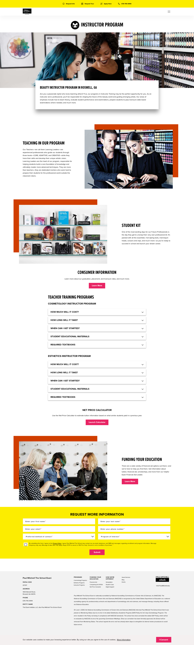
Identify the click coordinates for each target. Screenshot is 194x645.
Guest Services (126, 577)
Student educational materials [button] (70, 336)
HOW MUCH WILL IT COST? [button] (65, 312)
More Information (123, 640)
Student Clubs (110, 584)
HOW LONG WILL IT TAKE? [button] (64, 320)
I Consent (163, 640)
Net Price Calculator (95, 587)
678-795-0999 (28, 601)
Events (123, 582)
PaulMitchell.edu (164, 586)
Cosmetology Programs (80, 580)
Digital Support (110, 587)
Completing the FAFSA (96, 584)
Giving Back (109, 582)
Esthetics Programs (79, 583)
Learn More (97, 285)
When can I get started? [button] (65, 328)
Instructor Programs (79, 585)
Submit (97, 552)
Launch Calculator (97, 422)
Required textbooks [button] (63, 344)
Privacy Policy (57, 543)
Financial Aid (93, 582)
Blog (123, 580)
